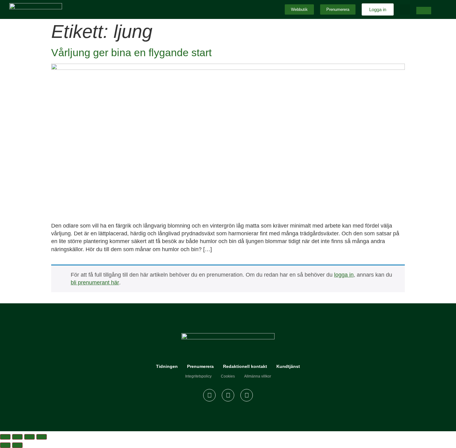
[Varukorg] (423, 10)
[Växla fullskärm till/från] (17, 437)
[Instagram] (228, 395)
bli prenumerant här (95, 282)
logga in (344, 275)
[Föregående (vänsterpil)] (5, 445)
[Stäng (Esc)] (41, 437)
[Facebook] (209, 395)
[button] (405, 9)
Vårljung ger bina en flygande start (131, 52)
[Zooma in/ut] (5, 437)
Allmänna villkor (257, 376)
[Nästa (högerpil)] (17, 445)
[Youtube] (246, 395)
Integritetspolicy (198, 376)
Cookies (228, 376)
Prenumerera (200, 366)
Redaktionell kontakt (245, 366)
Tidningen (167, 366)
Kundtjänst (288, 366)
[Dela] (29, 437)
